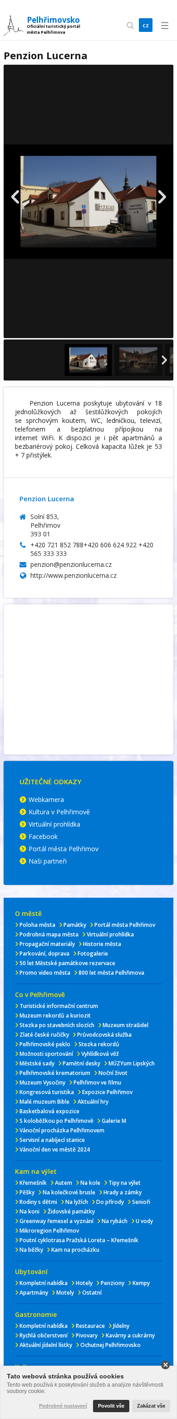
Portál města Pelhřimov (63, 848)
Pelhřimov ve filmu (97, 1082)
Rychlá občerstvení (44, 1335)
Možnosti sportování (46, 1054)
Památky (75, 925)
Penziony (112, 1283)
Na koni (29, 1211)
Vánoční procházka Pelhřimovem (62, 1130)
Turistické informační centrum (59, 1006)
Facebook (43, 836)
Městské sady (37, 1063)
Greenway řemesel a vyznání (56, 1221)
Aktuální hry (93, 1101)
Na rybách (115, 1221)
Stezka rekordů (99, 1044)
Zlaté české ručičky (44, 1035)
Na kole (90, 1183)
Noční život (113, 1073)
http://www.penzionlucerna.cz (73, 575)
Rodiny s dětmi (38, 1202)
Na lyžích (76, 1202)
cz (146, 25)
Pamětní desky (81, 1063)
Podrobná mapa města (49, 934)
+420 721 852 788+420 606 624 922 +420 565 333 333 (91, 549)
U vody (144, 1221)
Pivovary (87, 1335)
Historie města (102, 944)
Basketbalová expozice (49, 1111)
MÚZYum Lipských (131, 1063)
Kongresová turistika (47, 1092)
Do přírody (110, 1202)
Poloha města (37, 925)
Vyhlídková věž (100, 1054)
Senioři (141, 1202)
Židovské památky (71, 1211)
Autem (63, 1183)
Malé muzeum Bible (44, 1101)
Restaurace (90, 1326)
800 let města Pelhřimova (111, 973)
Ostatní (92, 1292)
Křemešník (33, 1183)
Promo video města (45, 973)
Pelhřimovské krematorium (55, 1073)
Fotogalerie (93, 953)
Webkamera (46, 799)
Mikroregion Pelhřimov (49, 1230)
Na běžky (31, 1250)
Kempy (141, 1283)
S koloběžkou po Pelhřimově (56, 1121)
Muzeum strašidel (125, 1025)
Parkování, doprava (44, 953)
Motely (65, 1292)
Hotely (84, 1283)
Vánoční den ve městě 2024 (55, 1149)
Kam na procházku (75, 1250)
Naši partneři (48, 861)
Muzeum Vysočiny (42, 1082)
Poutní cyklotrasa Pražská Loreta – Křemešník (79, 1240)
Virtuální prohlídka (54, 824)
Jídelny (121, 1326)
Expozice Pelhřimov (107, 1092)
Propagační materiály (47, 944)
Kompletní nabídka (44, 1283)
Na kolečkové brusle (69, 1192)
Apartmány (34, 1292)
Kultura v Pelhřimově (59, 811)
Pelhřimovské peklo (45, 1044)
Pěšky (27, 1192)
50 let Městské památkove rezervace (67, 963)
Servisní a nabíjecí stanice (52, 1140)
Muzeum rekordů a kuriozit (55, 1015)
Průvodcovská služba (104, 1035)
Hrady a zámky (122, 1192)
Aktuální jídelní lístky (46, 1345)
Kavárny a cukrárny (130, 1335)
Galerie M (114, 1121)
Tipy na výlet (124, 1183)
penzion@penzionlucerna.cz (71, 564)
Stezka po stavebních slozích (57, 1025)
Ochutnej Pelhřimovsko (110, 1345)
